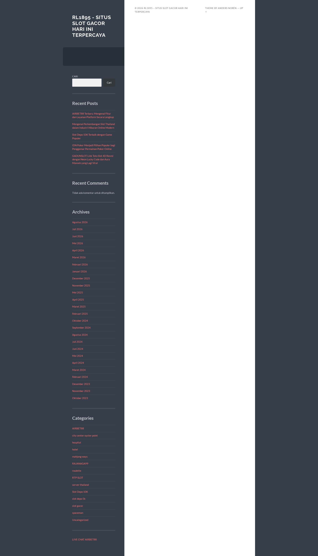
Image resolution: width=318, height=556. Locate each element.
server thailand (80, 484)
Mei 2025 (77, 292)
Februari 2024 (80, 376)
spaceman (77, 512)
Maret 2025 (79, 306)
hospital (76, 442)
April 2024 (78, 362)
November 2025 (81, 285)
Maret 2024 (79, 369)
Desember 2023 (81, 383)
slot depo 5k (78, 498)
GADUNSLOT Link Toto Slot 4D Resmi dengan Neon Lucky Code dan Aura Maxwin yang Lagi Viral (92, 159)
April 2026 (78, 250)
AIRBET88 (78, 428)
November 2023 (81, 390)
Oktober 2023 (80, 398)
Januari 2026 (79, 271)
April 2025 (78, 299)
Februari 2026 (80, 264)
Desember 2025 (81, 278)
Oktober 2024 (80, 320)
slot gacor (77, 505)
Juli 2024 (77, 341)
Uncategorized (80, 519)
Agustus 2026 (80, 222)
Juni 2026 (77, 236)
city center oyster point (85, 435)
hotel (75, 449)
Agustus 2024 (80, 334)
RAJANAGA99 (80, 463)
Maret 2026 (79, 257)
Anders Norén (227, 8)
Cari (75, 76)
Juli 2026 (77, 229)
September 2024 (81, 327)
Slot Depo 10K (80, 491)
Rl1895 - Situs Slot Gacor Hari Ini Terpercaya (91, 26)
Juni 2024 (77, 348)
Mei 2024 (77, 355)
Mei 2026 (77, 243)
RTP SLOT (77, 477)
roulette (76, 470)
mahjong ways (80, 456)
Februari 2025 (80, 313)
